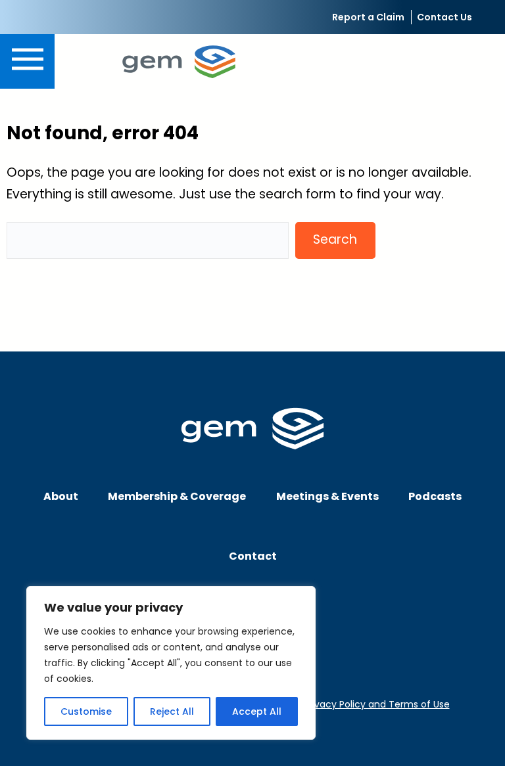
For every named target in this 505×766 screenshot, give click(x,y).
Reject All (172, 711)
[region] (171, 663)
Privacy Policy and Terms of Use (377, 704)
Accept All (256, 711)
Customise (86, 711)
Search (335, 239)
